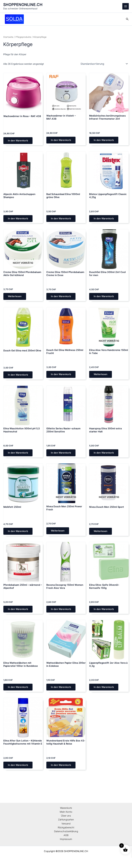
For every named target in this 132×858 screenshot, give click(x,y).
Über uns (66, 815)
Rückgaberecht (66, 827)
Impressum (66, 839)
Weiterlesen (15, 296)
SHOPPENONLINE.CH (22, 4)
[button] (127, 19)
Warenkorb (66, 808)
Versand (66, 823)
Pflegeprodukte (23, 37)
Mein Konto (66, 811)
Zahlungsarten (66, 819)
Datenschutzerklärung (66, 831)
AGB (66, 835)
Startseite (8, 37)
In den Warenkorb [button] (18, 140)
